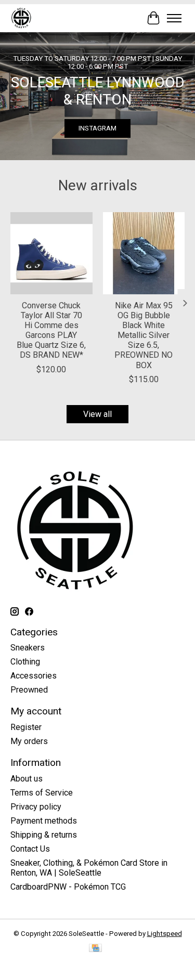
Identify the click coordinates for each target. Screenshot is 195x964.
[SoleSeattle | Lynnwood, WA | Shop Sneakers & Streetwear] (21, 18)
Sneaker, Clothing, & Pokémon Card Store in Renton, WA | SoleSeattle (88, 868)
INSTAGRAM (97, 128)
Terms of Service (41, 793)
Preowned (29, 690)
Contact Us (30, 849)
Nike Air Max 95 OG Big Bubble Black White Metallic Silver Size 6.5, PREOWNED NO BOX (143, 335)
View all (97, 414)
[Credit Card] (95, 949)
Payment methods (43, 821)
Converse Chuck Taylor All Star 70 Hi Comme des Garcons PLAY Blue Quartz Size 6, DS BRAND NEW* (51, 330)
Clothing (25, 662)
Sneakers (27, 648)
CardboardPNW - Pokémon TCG (68, 887)
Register (26, 727)
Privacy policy (35, 807)
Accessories (33, 676)
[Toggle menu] (174, 18)
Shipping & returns (43, 835)
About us (26, 779)
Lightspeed (164, 933)
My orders (29, 741)
